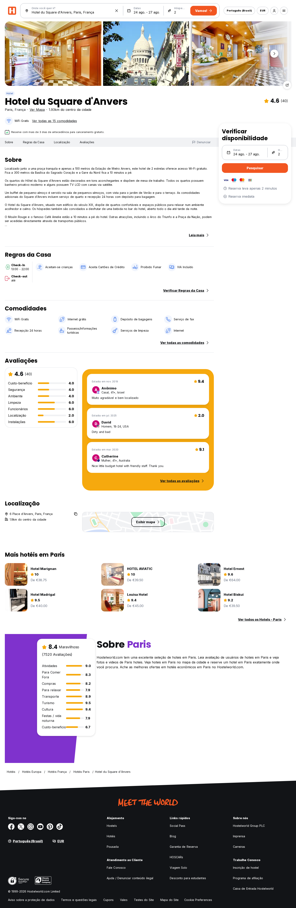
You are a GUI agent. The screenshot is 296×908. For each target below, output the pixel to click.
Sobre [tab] (9, 142)
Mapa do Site (169, 900)
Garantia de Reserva (184, 846)
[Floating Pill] (274, 54)
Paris (8, 110)
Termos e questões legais (79, 900)
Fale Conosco (116, 867)
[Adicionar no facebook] (11, 826)
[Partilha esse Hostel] (287, 85)
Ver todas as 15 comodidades (54, 121)
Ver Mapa (37, 110)
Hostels (112, 825)
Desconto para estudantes (188, 878)
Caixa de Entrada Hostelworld (253, 888)
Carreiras (239, 846)
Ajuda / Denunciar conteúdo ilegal (130, 878)
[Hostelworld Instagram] (30, 826)
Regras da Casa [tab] (33, 142)
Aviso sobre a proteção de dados (31, 900)
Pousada (113, 846)
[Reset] (116, 11)
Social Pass (177, 825)
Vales (123, 900)
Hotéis (111, 836)
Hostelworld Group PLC (249, 825)
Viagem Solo (178, 867)
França (20, 110)
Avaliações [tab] (87, 142)
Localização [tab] (62, 142)
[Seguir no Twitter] (21, 826)
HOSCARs (176, 857)
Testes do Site (144, 900)
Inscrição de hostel (246, 867)
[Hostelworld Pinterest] (50, 826)
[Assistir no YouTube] (40, 826)
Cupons (108, 900)
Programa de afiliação (248, 878)
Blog (173, 836)
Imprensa (239, 836)
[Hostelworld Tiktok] (59, 826)
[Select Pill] (274, 11)
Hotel (9, 93)
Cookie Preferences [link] (198, 900)
